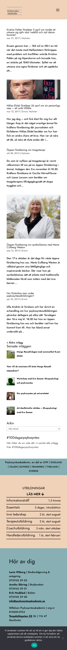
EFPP (45, 462)
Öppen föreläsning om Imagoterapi (26, 150)
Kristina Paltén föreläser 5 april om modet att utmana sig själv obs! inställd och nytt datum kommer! (31, 32)
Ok (34, 645)
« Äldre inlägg (15, 342)
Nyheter (26, 38)
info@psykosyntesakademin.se (27, 601)
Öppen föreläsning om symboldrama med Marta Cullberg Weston (33, 246)
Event (25, 111)
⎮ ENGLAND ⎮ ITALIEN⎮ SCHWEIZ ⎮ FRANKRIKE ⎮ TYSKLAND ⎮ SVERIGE (35, 467)
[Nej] (63, 638)
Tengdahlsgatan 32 (20, 616)
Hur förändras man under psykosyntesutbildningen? (20, 294)
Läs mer (33, 494)
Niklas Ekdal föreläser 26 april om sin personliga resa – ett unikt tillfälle (33, 107)
